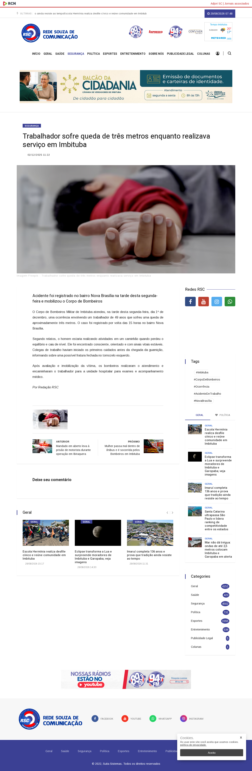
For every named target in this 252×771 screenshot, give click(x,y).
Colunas (203, 54)
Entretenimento (132, 54)
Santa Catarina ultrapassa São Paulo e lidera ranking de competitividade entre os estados (216, 520)
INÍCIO (36, 54)
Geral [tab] (199, 415)
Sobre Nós (156, 54)
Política (93, 54)
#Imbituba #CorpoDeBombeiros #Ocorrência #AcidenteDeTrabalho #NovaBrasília (207, 386)
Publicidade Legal (180, 54)
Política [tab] (224, 415)
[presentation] (167, 512)
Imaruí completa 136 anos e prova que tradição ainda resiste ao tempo (149, 555)
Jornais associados (236, 3)
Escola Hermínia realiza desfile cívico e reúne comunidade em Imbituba (92, 13)
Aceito (212, 752)
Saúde (59, 54)
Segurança (76, 54)
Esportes (110, 54)
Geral (48, 54)
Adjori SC (216, 3)
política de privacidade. (193, 744)
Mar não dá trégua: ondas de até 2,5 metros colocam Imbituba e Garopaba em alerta (218, 549)
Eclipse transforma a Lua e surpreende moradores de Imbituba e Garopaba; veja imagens (93, 556)
